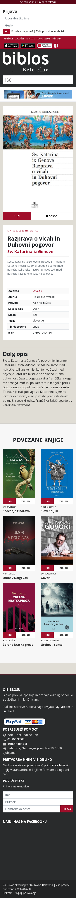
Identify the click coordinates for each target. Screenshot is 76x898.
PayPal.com (62, 707)
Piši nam (56, 38)
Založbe (19, 38)
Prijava (67, 809)
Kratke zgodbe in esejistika (22, 230)
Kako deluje (43, 38)
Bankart (8, 711)
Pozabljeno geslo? (22, 31)
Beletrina (47, 885)
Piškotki (7, 893)
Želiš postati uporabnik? (50, 31)
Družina (37, 290)
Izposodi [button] (52, 216)
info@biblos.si (17, 744)
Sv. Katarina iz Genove (30, 251)
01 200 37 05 (16, 739)
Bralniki (30, 38)
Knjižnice (8, 38)
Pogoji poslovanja (25, 893)
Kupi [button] (16, 216)
